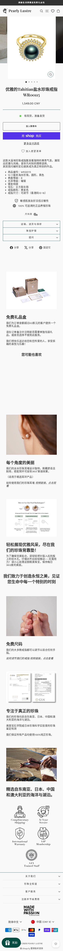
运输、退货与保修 (31, 224)
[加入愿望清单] (21, 365)
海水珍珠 (23, 175)
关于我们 (30, 876)
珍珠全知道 (30, 884)
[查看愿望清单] (52, 11)
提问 (31, 237)
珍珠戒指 (21, 160)
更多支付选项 (31, 143)
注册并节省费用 (31, 899)
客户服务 (30, 891)
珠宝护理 (31, 230)
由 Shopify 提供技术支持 (31, 948)
